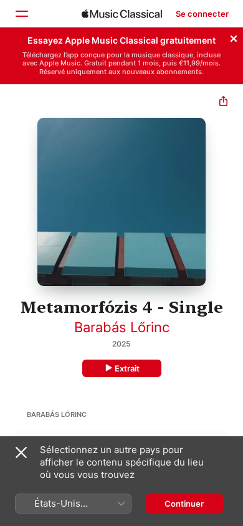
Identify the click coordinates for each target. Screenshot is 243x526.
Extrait (127, 368)
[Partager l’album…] (223, 102)
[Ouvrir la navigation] (21, 13)
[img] (122, 13)
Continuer (184, 504)
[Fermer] (233, 36)
